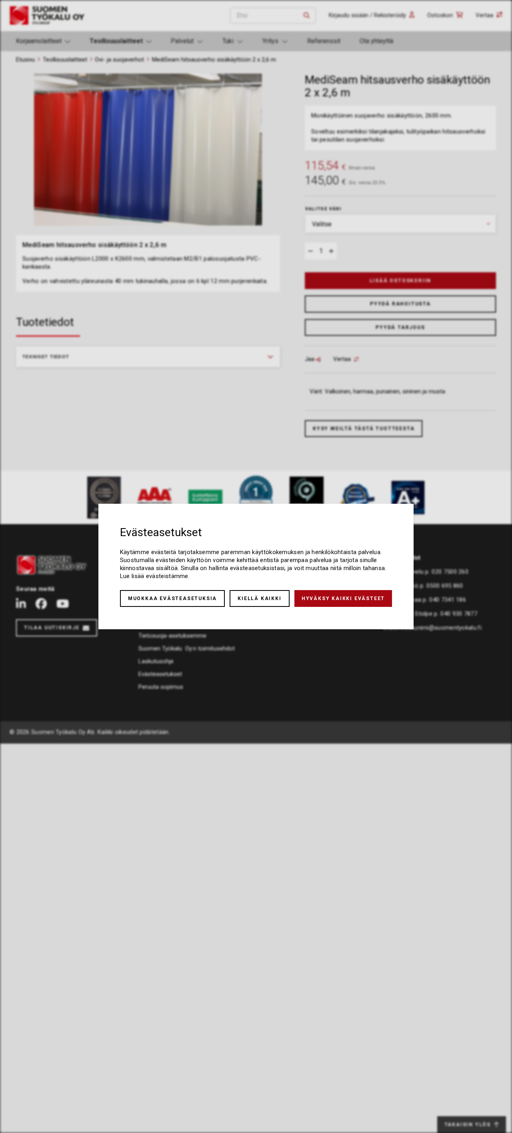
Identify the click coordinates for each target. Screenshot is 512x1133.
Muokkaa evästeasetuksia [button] (172, 598)
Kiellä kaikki (259, 598)
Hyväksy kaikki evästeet (343, 598)
